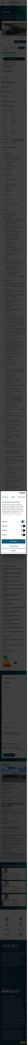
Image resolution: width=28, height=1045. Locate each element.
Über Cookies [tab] (21, 497)
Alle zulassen (13, 541)
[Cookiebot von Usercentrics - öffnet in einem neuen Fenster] (19, 493)
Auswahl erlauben (13, 546)
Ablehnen (13, 550)
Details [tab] (13, 497)
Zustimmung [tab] (5, 497)
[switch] (23, 526)
